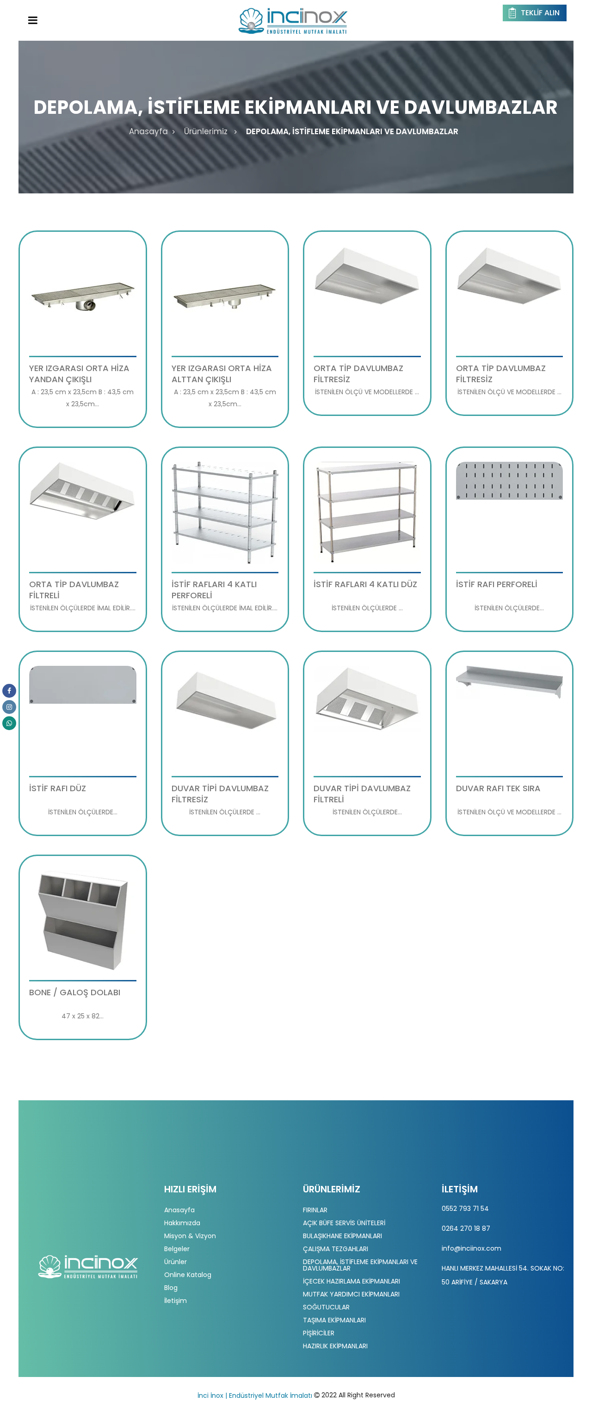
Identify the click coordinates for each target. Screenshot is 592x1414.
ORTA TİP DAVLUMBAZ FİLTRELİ (74, 589)
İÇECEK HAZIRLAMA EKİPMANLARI (351, 1281)
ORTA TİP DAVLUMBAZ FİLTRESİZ (358, 373)
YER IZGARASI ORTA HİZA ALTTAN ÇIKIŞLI (222, 373)
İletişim (175, 1300)
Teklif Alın (540, 12)
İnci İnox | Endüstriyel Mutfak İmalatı (254, 1395)
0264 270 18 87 (466, 1228)
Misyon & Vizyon (190, 1236)
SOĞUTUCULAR (326, 1307)
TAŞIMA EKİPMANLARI (334, 1320)
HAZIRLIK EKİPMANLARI (335, 1346)
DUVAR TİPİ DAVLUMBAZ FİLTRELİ (362, 793)
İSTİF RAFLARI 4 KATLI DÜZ (365, 584)
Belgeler (177, 1249)
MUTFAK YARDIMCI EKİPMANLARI (351, 1294)
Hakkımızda (182, 1223)
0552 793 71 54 (465, 1208)
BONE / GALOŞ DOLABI (74, 992)
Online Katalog (187, 1274)
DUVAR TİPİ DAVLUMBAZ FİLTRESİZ (220, 793)
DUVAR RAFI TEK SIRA (498, 788)
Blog (171, 1287)
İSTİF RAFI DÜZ (57, 788)
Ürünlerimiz (206, 131)
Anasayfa (148, 131)
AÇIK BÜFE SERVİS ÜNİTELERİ (344, 1223)
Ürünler (175, 1262)
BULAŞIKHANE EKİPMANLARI (342, 1236)
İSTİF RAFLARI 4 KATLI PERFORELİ (214, 589)
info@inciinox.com (471, 1248)
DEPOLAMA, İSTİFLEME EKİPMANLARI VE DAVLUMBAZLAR (352, 131)
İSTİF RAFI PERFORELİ (496, 584)
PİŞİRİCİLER (318, 1333)
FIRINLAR (315, 1210)
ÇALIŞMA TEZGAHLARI (335, 1249)
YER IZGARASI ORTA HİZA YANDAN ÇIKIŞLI (79, 373)
